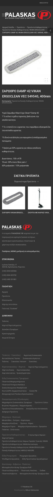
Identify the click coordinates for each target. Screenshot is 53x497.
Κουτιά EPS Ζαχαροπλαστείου (14, 391)
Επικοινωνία (7, 300)
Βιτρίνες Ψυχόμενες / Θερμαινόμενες (17, 405)
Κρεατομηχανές (8, 334)
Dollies (42, 470)
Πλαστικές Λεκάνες (29, 470)
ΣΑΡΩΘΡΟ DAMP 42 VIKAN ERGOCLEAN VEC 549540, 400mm (26, 33)
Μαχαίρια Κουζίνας (10, 423)
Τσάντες (5, 321)
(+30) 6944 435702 (9, 275)
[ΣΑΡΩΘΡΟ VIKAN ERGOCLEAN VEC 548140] (13, 198)
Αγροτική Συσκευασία (33, 355)
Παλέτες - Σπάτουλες (11, 429)
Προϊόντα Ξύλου (41, 402)
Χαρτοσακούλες (23, 370)
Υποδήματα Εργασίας (10, 459)
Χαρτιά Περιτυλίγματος (11, 325)
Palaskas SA (27, 487)
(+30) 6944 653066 (9, 271)
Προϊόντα (6, 296)
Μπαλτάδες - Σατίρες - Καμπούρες (16, 420)
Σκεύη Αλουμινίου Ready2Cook (14, 388)
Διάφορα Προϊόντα (10, 412)
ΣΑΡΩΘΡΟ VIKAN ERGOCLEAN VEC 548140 (19, 213)
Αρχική (5, 292)
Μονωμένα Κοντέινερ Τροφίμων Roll (16, 467)
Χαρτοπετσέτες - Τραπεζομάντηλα (16, 373)
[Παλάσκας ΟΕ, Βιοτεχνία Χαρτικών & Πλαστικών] (28, 15)
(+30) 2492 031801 (9, 279)
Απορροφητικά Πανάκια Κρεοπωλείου (17, 394)
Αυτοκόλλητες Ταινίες (11, 358)
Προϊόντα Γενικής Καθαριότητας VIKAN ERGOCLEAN (23, 102)
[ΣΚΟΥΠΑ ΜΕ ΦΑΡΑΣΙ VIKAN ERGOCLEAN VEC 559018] (39, 198)
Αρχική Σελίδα (8, 27)
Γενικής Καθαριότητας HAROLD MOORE (18, 450)
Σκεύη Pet (33, 391)
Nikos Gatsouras (32, 490)
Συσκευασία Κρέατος (31, 358)
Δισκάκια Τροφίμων (10, 329)
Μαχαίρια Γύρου (8, 426)
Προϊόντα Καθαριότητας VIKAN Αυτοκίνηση (20, 444)
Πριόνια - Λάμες (26, 423)
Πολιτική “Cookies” (10, 309)
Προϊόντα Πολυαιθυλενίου (13, 409)
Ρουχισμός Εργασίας (28, 456)
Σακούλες (33, 361)
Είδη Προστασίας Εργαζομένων (35, 459)
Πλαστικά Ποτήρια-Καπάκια (13, 385)
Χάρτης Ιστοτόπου (9, 304)
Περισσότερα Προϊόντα (25, 182)
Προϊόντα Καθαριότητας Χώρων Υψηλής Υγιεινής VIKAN (25, 441)
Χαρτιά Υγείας (8, 438)
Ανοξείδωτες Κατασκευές (37, 409)
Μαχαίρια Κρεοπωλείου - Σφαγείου (32, 426)
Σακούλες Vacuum (18, 361)
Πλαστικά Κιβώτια (9, 473)
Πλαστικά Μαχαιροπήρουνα (13, 381)
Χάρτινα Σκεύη (8, 370)
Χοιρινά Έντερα (8, 338)
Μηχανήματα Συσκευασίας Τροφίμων (17, 402)
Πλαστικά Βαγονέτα (10, 470)
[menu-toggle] (3, 15)
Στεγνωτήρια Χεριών (36, 435)
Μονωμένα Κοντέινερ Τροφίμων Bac (34, 473)
